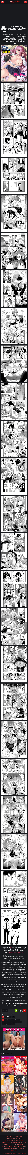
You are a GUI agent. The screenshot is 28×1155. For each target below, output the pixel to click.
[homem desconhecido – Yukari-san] (7, 1122)
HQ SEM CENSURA (18, 1140)
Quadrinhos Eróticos (15, 1142)
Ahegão (7, 1019)
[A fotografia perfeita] (7, 1065)
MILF (13, 1016)
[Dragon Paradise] (20, 1065)
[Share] (6, 1010)
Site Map (23, 1142)
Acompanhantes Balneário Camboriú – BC (14, 1148)
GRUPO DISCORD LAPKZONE (16, 952)
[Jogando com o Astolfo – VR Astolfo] (20, 1122)
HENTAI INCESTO (10, 1138)
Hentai (10, 1146)
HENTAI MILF (5, 1142)
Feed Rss (6, 1144)
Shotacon (12, 1024)
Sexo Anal (13, 1022)
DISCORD (19, 1005)
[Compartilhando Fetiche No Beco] (20, 1084)
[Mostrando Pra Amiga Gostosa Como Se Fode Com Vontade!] (7, 1084)
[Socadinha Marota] (20, 1103)
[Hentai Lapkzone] (14, 3)
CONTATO (4, 1146)
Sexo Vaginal (6, 1024)
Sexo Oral (19, 1022)
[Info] (3, 1010)
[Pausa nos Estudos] (7, 1103)
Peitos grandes (6, 1022)
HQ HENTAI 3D (9, 1140)
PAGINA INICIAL (10, 1136)
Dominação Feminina (14, 1019)
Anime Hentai (18, 1136)
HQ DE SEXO (8, 1016)
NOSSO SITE (16, 1007)
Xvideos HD (14, 1150)
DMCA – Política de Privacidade (16, 1144)
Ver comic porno (22, 1146)
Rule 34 (15, 1146)
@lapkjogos (16, 955)
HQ (10, 947)
